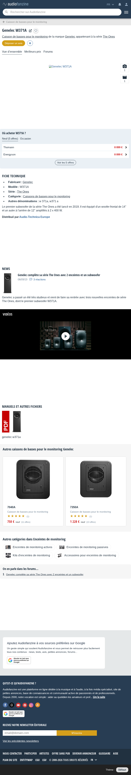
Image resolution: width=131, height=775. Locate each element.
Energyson (9, 154)
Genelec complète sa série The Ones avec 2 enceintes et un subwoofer (44, 574)
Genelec (70, 36)
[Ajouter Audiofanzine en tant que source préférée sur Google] (19, 660)
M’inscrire (77, 733)
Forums (48, 51)
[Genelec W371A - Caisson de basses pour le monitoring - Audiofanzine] (15, 4)
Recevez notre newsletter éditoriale (25, 725)
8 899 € (118, 147)
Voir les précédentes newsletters (21, 740)
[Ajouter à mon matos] (35, 30)
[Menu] (126, 12)
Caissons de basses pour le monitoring (46, 196)
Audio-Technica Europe (34, 216)
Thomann (8, 147)
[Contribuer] (30, 43)
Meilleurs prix (32, 51)
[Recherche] (6, 12)
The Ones (109, 36)
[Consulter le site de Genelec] (29, 30)
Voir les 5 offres (65, 162)
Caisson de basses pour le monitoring (25, 36)
